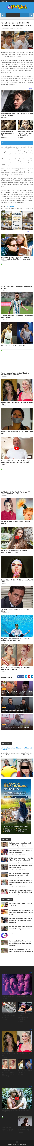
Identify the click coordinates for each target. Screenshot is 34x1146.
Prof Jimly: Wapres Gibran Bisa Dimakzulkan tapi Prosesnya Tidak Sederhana (17, 693)
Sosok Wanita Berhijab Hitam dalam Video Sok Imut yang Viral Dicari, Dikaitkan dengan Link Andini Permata (20, 920)
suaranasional (10, 206)
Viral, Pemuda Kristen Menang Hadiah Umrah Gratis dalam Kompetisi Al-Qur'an (20, 844)
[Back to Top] (17, 1142)
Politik (20, 28)
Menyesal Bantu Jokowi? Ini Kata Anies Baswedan (13, 710)
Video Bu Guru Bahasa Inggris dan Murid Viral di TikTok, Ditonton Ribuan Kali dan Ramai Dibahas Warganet (21, 912)
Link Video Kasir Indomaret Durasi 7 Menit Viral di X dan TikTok (16, 749)
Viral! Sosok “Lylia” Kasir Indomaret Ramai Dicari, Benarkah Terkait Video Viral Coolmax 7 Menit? (21, 891)
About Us (11, 934)
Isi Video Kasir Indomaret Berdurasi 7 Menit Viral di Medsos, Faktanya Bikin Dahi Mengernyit (21, 859)
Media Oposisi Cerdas (21, 1144)
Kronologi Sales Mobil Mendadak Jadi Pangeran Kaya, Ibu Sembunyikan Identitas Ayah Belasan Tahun (20, 882)
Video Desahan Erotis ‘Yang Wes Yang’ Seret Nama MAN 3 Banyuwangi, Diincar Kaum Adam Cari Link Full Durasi (20, 943)
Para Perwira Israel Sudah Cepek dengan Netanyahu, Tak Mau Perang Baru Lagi (19, 874)
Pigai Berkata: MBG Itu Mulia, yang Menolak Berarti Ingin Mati (16, 727)
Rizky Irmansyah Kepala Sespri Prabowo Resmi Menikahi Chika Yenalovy (20, 866)
